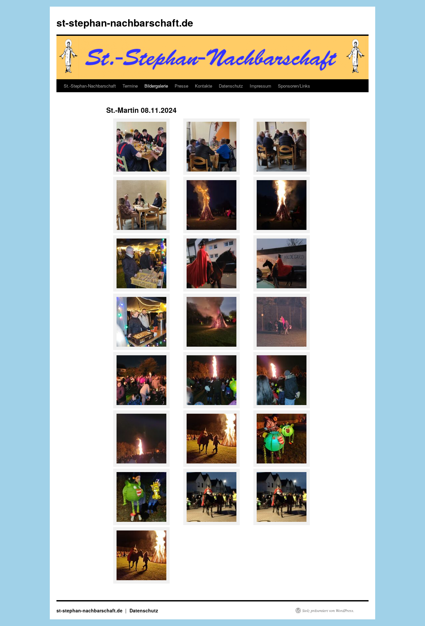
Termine (130, 86)
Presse (181, 86)
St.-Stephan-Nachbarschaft (90, 86)
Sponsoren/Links (294, 86)
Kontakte (203, 86)
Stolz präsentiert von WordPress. (328, 610)
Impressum (260, 86)
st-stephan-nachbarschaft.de (124, 22)
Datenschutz (231, 86)
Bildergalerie (156, 86)
